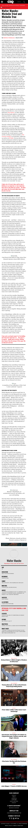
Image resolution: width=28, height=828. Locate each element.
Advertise (14, 798)
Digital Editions (14, 801)
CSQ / (3, 5)
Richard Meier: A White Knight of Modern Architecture (14, 661)
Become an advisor (14, 808)
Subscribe (14, 799)
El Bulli (11, 138)
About (14, 796)
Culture (6, 5)
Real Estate (14, 658)
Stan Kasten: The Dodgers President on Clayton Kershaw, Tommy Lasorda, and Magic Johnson (14, 736)
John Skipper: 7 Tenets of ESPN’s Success (14, 786)
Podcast (14, 802)
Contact (14, 795)
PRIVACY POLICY (8, 825)
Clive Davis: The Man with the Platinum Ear (14, 762)
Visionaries (22, 5)
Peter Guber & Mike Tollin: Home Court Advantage (14, 710)
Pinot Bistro (11, 112)
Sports (14, 708)
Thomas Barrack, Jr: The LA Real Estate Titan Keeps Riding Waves (14, 685)
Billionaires (14, 683)
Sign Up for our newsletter (14, 813)
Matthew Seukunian (9, 37)
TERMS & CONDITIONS (18, 825)
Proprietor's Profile (14, 5)
